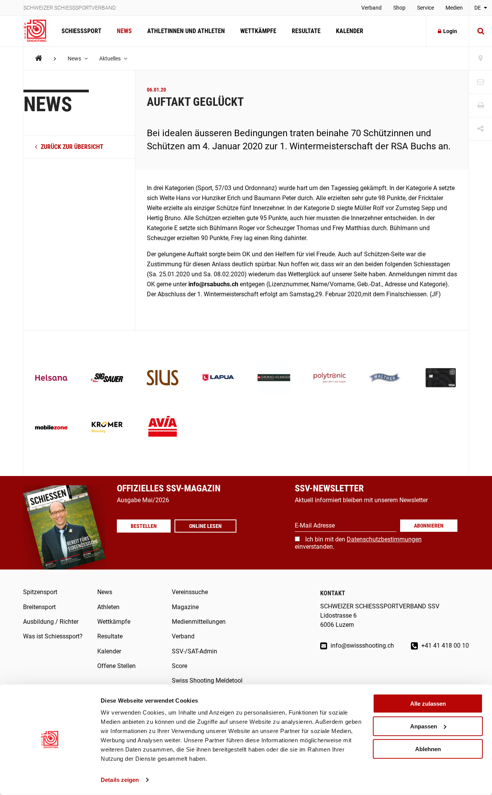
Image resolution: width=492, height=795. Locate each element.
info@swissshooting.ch (361, 645)
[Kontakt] (480, 82)
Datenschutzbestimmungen (384, 539)
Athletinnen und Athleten (186, 31)
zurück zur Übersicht (71, 146)
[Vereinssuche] (480, 58)
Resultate (306, 31)
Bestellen (144, 526)
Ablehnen (428, 748)
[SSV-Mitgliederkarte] (441, 378)
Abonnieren (429, 526)
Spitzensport (40, 592)
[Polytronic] (329, 378)
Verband (371, 8)
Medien (454, 8)
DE (478, 8)
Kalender (349, 31)
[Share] (480, 129)
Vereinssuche (190, 592)
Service (425, 8)
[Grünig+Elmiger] (274, 378)
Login (450, 31)
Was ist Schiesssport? (53, 636)
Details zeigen (120, 780)
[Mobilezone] (51, 428)
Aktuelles (110, 58)
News (124, 31)
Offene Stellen (116, 666)
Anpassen (423, 726)
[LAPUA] (218, 378)
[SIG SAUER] (107, 378)
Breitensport (39, 607)
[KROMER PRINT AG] (107, 428)
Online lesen (205, 526)
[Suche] (480, 31)
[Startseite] (38, 31)
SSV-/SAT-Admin (194, 651)
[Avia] (163, 428)
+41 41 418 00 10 (444, 645)
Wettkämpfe (258, 31)
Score (179, 666)
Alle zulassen (428, 703)
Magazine (185, 607)
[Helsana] (51, 378)
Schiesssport (81, 31)
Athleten (108, 607)
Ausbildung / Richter (50, 621)
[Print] (480, 105)
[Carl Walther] (385, 378)
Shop (399, 8)
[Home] (38, 58)
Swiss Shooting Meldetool (207, 680)
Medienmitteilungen (199, 621)
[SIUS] (163, 378)
